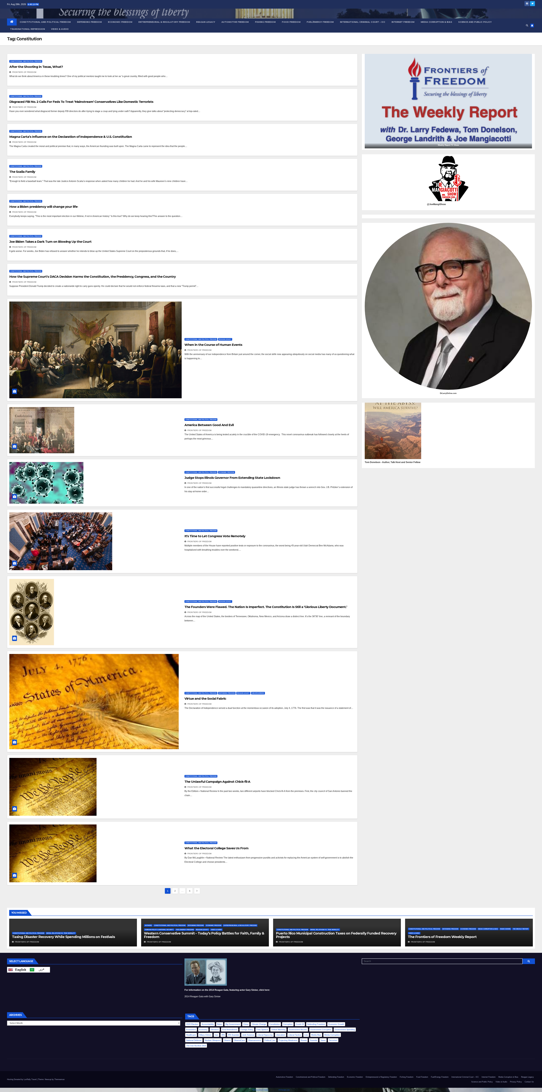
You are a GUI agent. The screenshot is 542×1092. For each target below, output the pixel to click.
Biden (219, 1024)
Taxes (323, 1040)
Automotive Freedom (235, 22)
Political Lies (269, 1040)
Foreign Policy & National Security (159, 929)
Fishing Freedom (265, 22)
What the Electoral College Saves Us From (216, 848)
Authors (148, 925)
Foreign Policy (247, 1029)
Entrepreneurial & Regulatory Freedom (164, 22)
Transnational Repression (27, 29)
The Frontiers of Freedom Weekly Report (442, 937)
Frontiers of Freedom (24, 72)
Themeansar (59, 1079)
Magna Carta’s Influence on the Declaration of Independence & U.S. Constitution (70, 137)
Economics (191, 1029)
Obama (227, 1040)
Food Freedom (291, 22)
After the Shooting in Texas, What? (36, 67)
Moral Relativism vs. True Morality (60, 933)
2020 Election (192, 1024)
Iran (216, 1035)
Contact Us (529, 1082)
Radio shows (505, 929)
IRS (223, 1035)
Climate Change (259, 1024)
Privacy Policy (516, 1082)
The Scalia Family (22, 172)
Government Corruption (320, 1029)
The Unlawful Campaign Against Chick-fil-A (217, 782)
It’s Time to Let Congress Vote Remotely (214, 536)
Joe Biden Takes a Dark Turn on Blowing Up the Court (50, 242)
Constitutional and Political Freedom (45, 22)
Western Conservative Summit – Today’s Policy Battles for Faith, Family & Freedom (204, 935)
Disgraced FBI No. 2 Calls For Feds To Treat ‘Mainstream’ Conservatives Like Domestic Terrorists (81, 102)
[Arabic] (39, 969)
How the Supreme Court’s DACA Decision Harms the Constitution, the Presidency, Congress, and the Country (92, 277)
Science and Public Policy (475, 22)
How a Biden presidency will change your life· (43, 207)
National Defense (194, 1040)
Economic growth (336, 1024)
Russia (304, 1040)
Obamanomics (254, 1040)
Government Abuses (298, 1029)
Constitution (274, 1024)
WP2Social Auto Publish (260, 1090)
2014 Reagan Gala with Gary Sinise (202, 996)
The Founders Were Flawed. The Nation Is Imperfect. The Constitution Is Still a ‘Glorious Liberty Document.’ (265, 607)
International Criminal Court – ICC (362, 22)
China (245, 1024)
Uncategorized (258, 693)
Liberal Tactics (294, 1035)
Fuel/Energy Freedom (320, 22)
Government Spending (345, 1029)
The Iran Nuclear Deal (196, 1045)
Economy (203, 1029)
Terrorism (333, 1040)
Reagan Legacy (205, 22)
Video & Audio (60, 29)
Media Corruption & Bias (436, 22)
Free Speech (262, 1029)
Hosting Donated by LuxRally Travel (22, 1079)
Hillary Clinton (205, 1035)
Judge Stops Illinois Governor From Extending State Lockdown (232, 478)
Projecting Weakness (288, 1040)
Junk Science (248, 1035)
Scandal (313, 1040)
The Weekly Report (520, 929)
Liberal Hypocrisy (265, 1035)
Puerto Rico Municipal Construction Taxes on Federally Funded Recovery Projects (336, 935)
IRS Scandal (233, 1035)
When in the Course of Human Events (213, 345)
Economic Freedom (120, 22)
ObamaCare (239, 1040)
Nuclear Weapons (213, 1040)
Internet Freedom (403, 22)
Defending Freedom (89, 22)
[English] (18, 969)
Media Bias (316, 1035)
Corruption (288, 1024)
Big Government (232, 1024)
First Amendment (229, 1029)
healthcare (191, 1035)
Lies (306, 1035)
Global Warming (278, 1029)
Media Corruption (332, 1035)
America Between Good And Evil (209, 425)
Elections (215, 1029)
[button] (527, 25)
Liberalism (280, 1035)
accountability (208, 1024)
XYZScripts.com (284, 1090)
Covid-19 (300, 1024)
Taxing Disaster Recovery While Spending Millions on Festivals (63, 937)
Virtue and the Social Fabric (205, 698)
